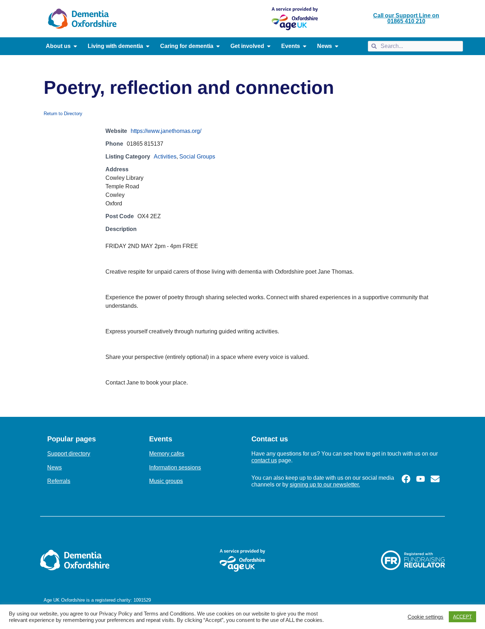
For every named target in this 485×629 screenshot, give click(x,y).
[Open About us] (75, 46)
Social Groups (197, 157)
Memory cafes (166, 454)
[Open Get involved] (269, 46)
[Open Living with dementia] (148, 46)
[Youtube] (420, 478)
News (54, 467)
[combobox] (415, 46)
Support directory (68, 454)
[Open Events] (304, 46)
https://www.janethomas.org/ (166, 131)
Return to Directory (63, 113)
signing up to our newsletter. (325, 485)
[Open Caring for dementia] (218, 46)
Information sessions (175, 467)
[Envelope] (435, 478)
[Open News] (336, 46)
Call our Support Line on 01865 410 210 (406, 18)
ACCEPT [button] (462, 616)
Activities (165, 157)
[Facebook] (406, 478)
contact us (264, 460)
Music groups (166, 481)
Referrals (58, 481)
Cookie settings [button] (425, 617)
